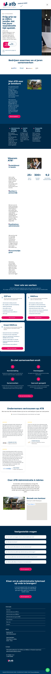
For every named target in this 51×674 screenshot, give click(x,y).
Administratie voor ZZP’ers (12, 612)
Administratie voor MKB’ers (12, 614)
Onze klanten (9, 619)
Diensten (8, 610)
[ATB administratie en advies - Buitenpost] (16, 4)
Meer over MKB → (38, 317)
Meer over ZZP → (12, 317)
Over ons (8, 622)
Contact (8, 624)
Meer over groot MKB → (12, 348)
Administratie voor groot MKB (13, 616)
